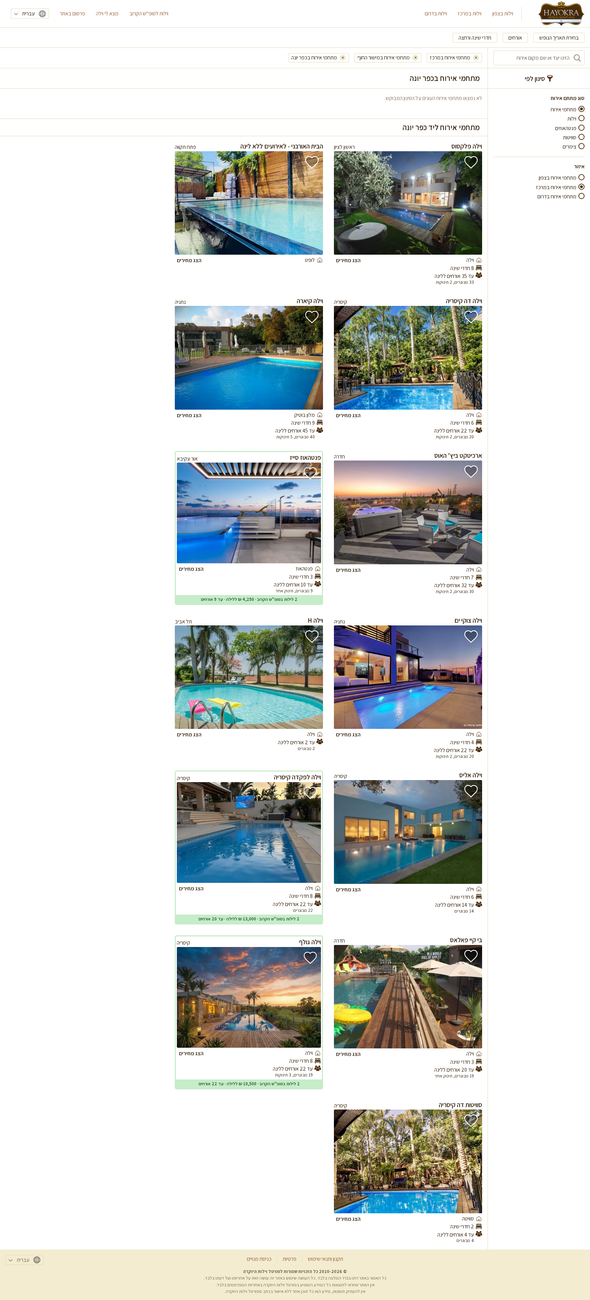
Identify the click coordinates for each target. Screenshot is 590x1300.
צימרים (569, 146)
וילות (571, 118)
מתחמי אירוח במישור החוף (383, 57)
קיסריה (340, 302)
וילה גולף (310, 941)
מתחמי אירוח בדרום (556, 196)
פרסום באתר (72, 13)
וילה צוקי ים (468, 620)
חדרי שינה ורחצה (475, 37)
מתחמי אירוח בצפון (557, 177)
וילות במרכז (469, 13)
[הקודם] (467, 203)
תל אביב (183, 621)
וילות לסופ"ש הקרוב (148, 13)
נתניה (180, 302)
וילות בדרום (436, 13)
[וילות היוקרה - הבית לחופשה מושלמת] (561, 13)
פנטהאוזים (565, 128)
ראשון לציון (344, 147)
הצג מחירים (348, 260)
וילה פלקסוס (466, 146)
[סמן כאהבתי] (471, 162)
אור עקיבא (187, 458)
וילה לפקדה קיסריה (297, 777)
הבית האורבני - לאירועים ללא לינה (281, 146)
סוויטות (569, 137)
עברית (28, 13)
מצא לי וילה (107, 13)
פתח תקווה (185, 147)
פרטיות (289, 1258)
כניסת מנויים (259, 1258)
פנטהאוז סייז (305, 457)
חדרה (339, 456)
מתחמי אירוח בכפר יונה (314, 57)
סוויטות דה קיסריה (460, 1104)
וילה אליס (470, 775)
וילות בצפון (502, 13)
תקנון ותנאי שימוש (325, 1258)
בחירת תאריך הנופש (559, 37)
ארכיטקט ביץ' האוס (458, 455)
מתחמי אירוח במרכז (556, 187)
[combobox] (539, 58)
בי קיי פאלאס (466, 939)
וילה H (315, 620)
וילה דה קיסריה (464, 300)
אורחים (515, 37)
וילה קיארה (310, 300)
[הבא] (349, 203)
